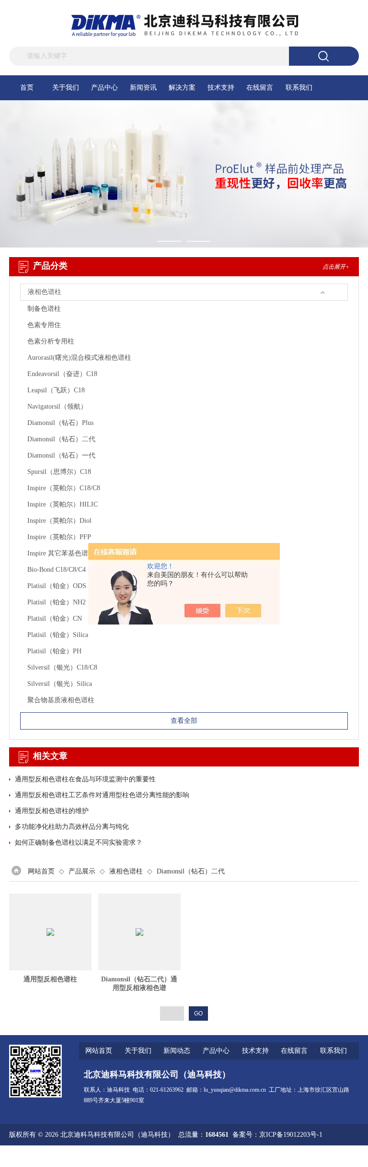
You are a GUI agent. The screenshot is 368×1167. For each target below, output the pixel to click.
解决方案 (182, 87)
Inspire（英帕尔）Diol (59, 520)
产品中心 (104, 87)
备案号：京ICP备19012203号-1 (277, 1134)
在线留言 (259, 87)
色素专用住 (44, 325)
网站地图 (274, 1156)
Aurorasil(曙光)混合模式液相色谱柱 (79, 357)
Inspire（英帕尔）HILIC (62, 504)
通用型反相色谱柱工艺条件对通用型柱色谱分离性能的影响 (102, 795)
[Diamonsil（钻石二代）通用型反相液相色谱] (139, 932)
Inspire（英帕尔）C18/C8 (63, 488)
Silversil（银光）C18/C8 (62, 667)
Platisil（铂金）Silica (57, 634)
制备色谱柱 (44, 308)
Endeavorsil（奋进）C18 (62, 373)
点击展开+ (335, 266)
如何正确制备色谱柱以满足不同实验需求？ (78, 842)
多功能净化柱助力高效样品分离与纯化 (72, 826)
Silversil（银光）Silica (59, 683)
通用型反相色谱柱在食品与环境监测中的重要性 (85, 779)
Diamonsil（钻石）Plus (60, 422)
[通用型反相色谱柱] (50, 932)
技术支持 (220, 87)
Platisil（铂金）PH (54, 651)
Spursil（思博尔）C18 (59, 471)
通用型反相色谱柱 (50, 979)
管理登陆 (243, 1156)
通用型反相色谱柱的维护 (52, 810)
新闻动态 (176, 1050)
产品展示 (82, 871)
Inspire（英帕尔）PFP (59, 537)
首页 (27, 87)
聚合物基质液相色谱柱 (60, 700)
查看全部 (184, 720)
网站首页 (41, 871)
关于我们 (65, 87)
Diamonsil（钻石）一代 (61, 455)
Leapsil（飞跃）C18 (56, 390)
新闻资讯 (143, 87)
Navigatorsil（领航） (57, 406)
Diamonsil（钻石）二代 (61, 439)
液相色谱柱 (126, 871)
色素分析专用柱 (50, 341)
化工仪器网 (342, 1156)
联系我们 (299, 87)
